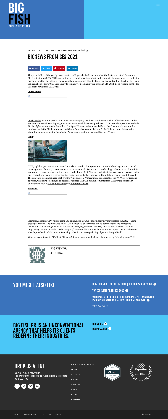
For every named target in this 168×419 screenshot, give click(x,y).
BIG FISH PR (50, 50)
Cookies (58, 414)
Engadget (99, 232)
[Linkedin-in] (37, 386)
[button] (34, 68)
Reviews (75, 399)
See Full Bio (57, 253)
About (74, 380)
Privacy (49, 414)
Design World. (116, 232)
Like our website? (147, 414)
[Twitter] (30, 386)
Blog (74, 394)
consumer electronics (67, 50)
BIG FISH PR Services (82, 365)
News (74, 389)
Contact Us (21, 379)
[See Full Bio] (64, 253)
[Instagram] (24, 386)
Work (74, 370)
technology (83, 50)
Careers (75, 385)
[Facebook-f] (17, 386)
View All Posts (100, 306)
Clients (75, 375)
